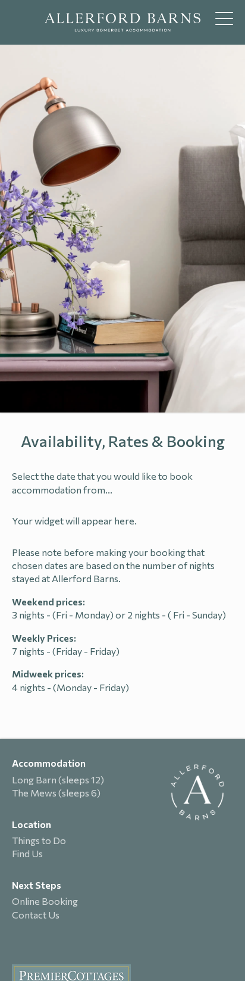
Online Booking (45, 901)
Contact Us (35, 914)
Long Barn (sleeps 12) (58, 779)
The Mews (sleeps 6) (56, 792)
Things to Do (39, 840)
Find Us (27, 853)
